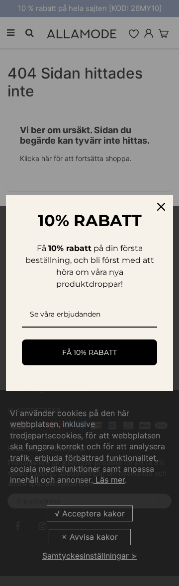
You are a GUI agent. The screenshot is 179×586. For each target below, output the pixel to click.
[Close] (161, 207)
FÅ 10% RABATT (89, 352)
